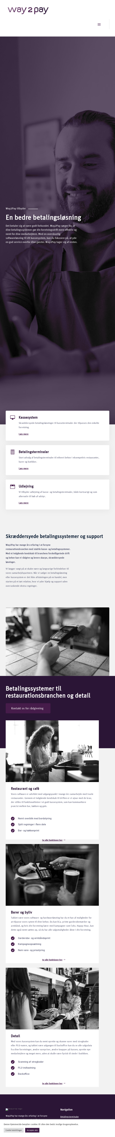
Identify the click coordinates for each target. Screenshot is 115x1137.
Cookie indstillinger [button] (14, 1130)
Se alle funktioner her (52, 840)
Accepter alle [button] (32, 1130)
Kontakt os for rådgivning (27, 708)
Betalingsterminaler (34, 452)
